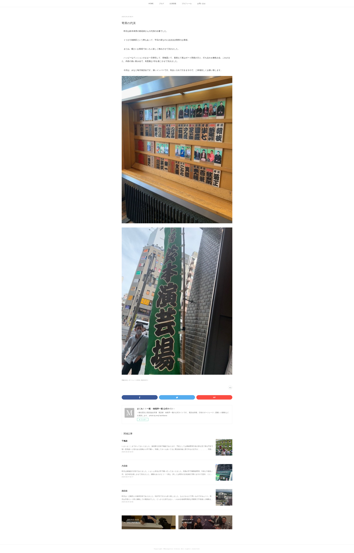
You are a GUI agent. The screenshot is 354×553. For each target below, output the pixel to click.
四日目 (124, 490)
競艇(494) (125, 380)
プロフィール (187, 3)
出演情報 (173, 3)
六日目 (124, 465)
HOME (151, 3)
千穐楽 (124, 440)
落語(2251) (144, 380)
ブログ (161, 3)
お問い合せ (201, 3)
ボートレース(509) (134, 380)
